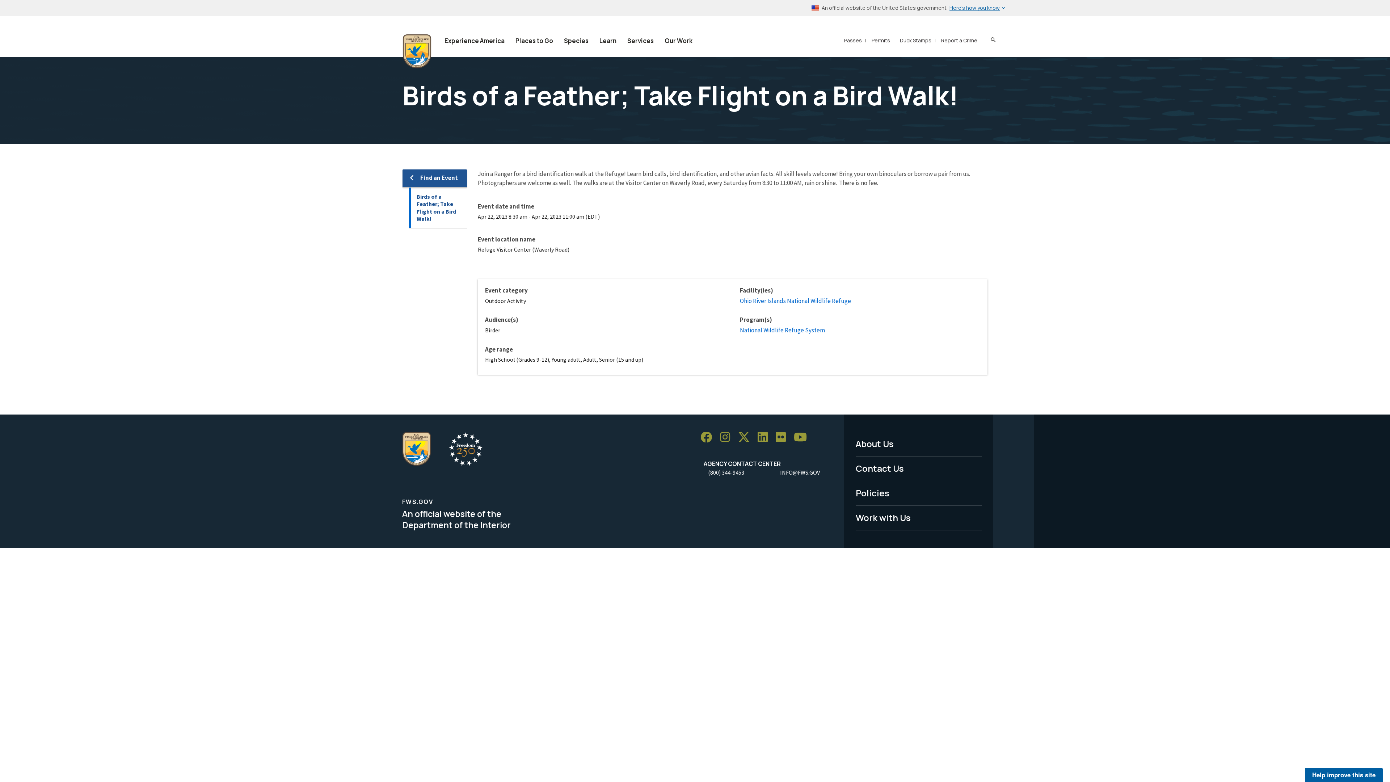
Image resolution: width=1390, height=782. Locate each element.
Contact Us (880, 468)
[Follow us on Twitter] (746, 437)
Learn (607, 41)
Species (576, 41)
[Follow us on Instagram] (727, 437)
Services (640, 41)
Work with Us (883, 518)
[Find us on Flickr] (783, 437)
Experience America (475, 41)
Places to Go (534, 41)
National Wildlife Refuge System (782, 330)
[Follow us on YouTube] (803, 437)
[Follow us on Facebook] (708, 437)
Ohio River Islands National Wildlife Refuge (795, 301)
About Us (875, 444)
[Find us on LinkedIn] (765, 437)
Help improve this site (1344, 774)
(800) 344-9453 (726, 472)
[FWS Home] (417, 51)
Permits (881, 40)
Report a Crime (959, 40)
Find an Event (439, 178)
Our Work (678, 41)
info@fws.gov (800, 472)
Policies (872, 493)
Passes (853, 40)
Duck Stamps (915, 40)
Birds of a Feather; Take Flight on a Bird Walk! (436, 208)
